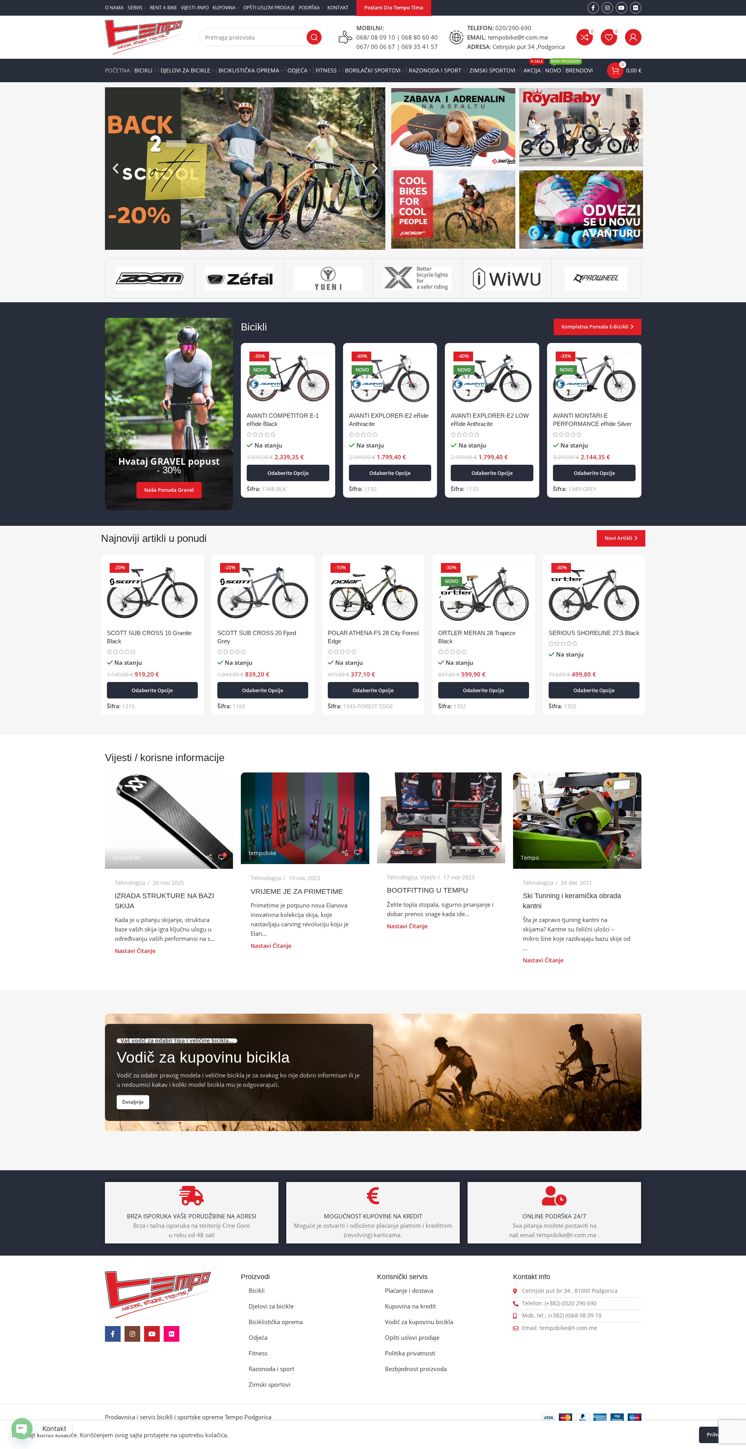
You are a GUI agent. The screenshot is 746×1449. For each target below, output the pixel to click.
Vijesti (428, 877)
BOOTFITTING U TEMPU (427, 890)
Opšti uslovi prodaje (412, 1337)
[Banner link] (453, 127)
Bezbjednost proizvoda (416, 1369)
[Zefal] (239, 278)
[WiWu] (506, 278)
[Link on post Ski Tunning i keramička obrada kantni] (577, 820)
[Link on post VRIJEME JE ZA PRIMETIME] (305, 818)
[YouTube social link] (621, 8)
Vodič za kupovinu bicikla (419, 1322)
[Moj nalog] (633, 37)
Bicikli (257, 1290)
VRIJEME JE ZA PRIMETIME (297, 891)
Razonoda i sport (271, 1369)
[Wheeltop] (596, 278)
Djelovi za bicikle (271, 1306)
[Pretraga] (314, 37)
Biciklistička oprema (276, 1322)
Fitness (258, 1353)
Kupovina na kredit (410, 1306)
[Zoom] (149, 278)
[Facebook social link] (593, 8)
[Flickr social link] (635, 8)
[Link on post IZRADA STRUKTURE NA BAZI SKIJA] (169, 820)
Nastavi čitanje (135, 951)
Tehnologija (130, 882)
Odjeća (258, 1337)
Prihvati (716, 1434)
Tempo (530, 857)
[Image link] (158, 1294)
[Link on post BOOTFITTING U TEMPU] (441, 817)
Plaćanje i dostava (409, 1290)
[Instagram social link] (607, 8)
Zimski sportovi (270, 1384)
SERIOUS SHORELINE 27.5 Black (594, 633)
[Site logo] (144, 36)
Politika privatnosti (410, 1353)
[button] (115, 168)
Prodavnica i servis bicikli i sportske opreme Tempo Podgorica (188, 1417)
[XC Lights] (417, 278)
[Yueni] (328, 278)
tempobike (127, 857)
